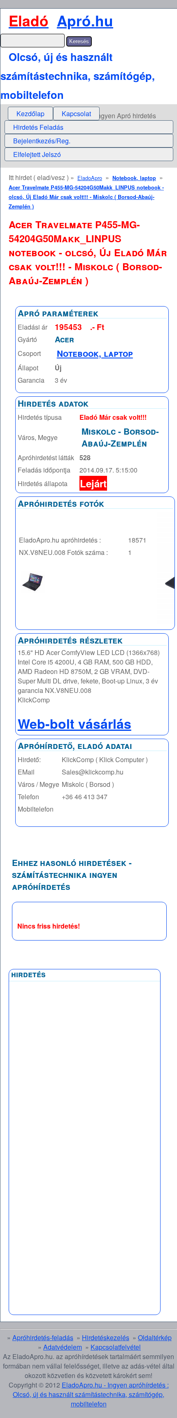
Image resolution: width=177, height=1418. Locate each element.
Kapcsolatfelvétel (116, 1347)
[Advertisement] (51, 1182)
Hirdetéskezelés (105, 1337)
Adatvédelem (62, 1347)
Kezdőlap (30, 113)
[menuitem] (30, 113)
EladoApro (89, 178)
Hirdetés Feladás (38, 127)
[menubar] (54, 113)
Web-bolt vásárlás (74, 723)
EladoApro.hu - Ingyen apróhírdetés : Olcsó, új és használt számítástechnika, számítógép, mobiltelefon (91, 1394)
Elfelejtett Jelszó (37, 154)
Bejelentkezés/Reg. (41, 140)
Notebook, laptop (134, 178)
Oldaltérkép (155, 1337)
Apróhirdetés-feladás (42, 1337)
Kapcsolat (76, 113)
